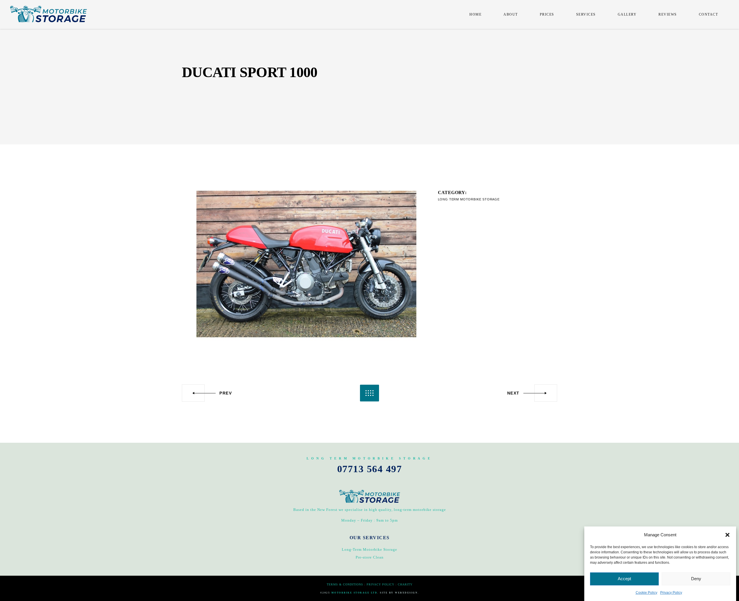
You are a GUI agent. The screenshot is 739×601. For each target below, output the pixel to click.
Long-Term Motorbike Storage (369, 549)
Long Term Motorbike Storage (469, 199)
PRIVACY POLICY (380, 584)
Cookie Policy (646, 593)
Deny (696, 578)
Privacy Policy (671, 593)
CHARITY (405, 584)
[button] (727, 535)
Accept (624, 578)
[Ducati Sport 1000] (305, 264)
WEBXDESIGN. (407, 592)
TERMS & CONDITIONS (345, 584)
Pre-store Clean (370, 557)
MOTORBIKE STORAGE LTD (354, 592)
